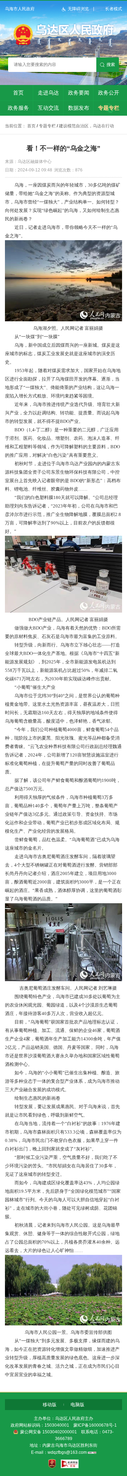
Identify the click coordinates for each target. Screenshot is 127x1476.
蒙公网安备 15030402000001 (48, 1432)
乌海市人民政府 (20, 8)
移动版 (49, 1404)
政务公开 (108, 93)
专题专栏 (108, 108)
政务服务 (18, 108)
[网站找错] (70, 1464)
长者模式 (113, 8)
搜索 (111, 64)
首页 (18, 93)
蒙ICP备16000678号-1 (95, 1425)
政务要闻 (78, 93)
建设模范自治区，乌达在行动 (86, 125)
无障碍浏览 (78, 8)
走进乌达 (48, 93)
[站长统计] (92, 1452)
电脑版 (77, 1404)
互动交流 (48, 108)
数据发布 (78, 108)
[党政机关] (52, 1464)
